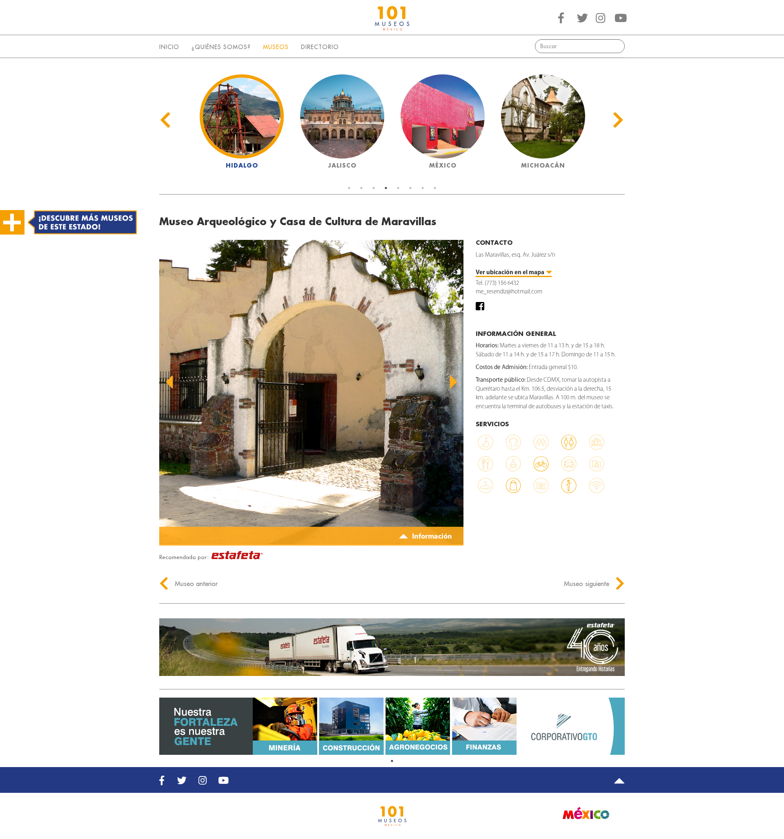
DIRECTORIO (320, 47)
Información (431, 537)
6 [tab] (410, 188)
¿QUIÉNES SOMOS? (221, 47)
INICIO (169, 47)
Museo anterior (195, 583)
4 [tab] (386, 188)
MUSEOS (276, 47)
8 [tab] (435, 188)
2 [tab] (361, 188)
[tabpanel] (242, 124)
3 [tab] (374, 188)
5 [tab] (398, 188)
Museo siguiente (587, 583)
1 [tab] (349, 188)
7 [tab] (423, 188)
